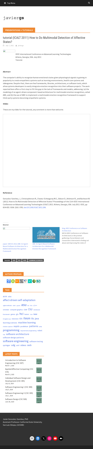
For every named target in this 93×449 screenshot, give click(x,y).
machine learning (27, 322)
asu (14, 260)
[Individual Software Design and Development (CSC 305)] (39, 379)
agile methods (7, 305)
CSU (30, 309)
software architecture (17, 334)
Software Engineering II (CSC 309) (19, 393)
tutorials (27, 30)
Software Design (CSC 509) (16, 399)
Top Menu (11, 3)
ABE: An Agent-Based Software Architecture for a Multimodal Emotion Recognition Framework (44, 246)
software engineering (15, 341)
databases (36, 310)
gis (17, 314)
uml (17, 345)
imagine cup (7, 319)
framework (6, 314)
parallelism (24, 326)
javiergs (21, 45)
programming (11, 330)
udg (13, 345)
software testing (36, 341)
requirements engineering (28, 331)
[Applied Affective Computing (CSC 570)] (39, 370)
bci (28, 305)
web (29, 345)
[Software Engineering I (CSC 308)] (39, 388)
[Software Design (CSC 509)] (39, 400)
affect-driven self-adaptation (19, 300)
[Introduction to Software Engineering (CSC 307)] (39, 361)
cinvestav (6, 310)
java (37, 318)
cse (25, 309)
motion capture (8, 326)
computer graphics (16, 310)
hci (19, 260)
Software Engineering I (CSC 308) (18, 387)
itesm (26, 318)
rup (4, 334)
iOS (20, 318)
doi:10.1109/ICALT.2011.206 (35, 207)
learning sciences (36, 260)
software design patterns (13, 337)
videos (23, 345)
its (32, 318)
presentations (12, 30)
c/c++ (35, 305)
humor (26, 314)
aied (14, 305)
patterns (33, 326)
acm (5, 296)
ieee (24, 260)
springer (6, 345)
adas (10, 296)
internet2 (15, 319)
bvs (31, 305)
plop (40, 326)
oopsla (16, 326)
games (13, 314)
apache (18, 305)
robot (39, 330)
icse (31, 314)
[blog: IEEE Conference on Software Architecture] (77, 235)
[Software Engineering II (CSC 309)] (39, 394)
